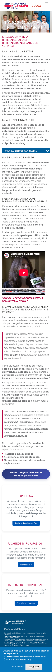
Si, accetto (17, 666)
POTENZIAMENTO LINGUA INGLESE (20, 151)
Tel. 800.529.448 (10, 636)
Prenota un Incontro (26, 603)
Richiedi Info (26, 565)
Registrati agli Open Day (26, 523)
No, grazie (34, 666)
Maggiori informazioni (17, 659)
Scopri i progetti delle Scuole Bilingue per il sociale (26, 474)
